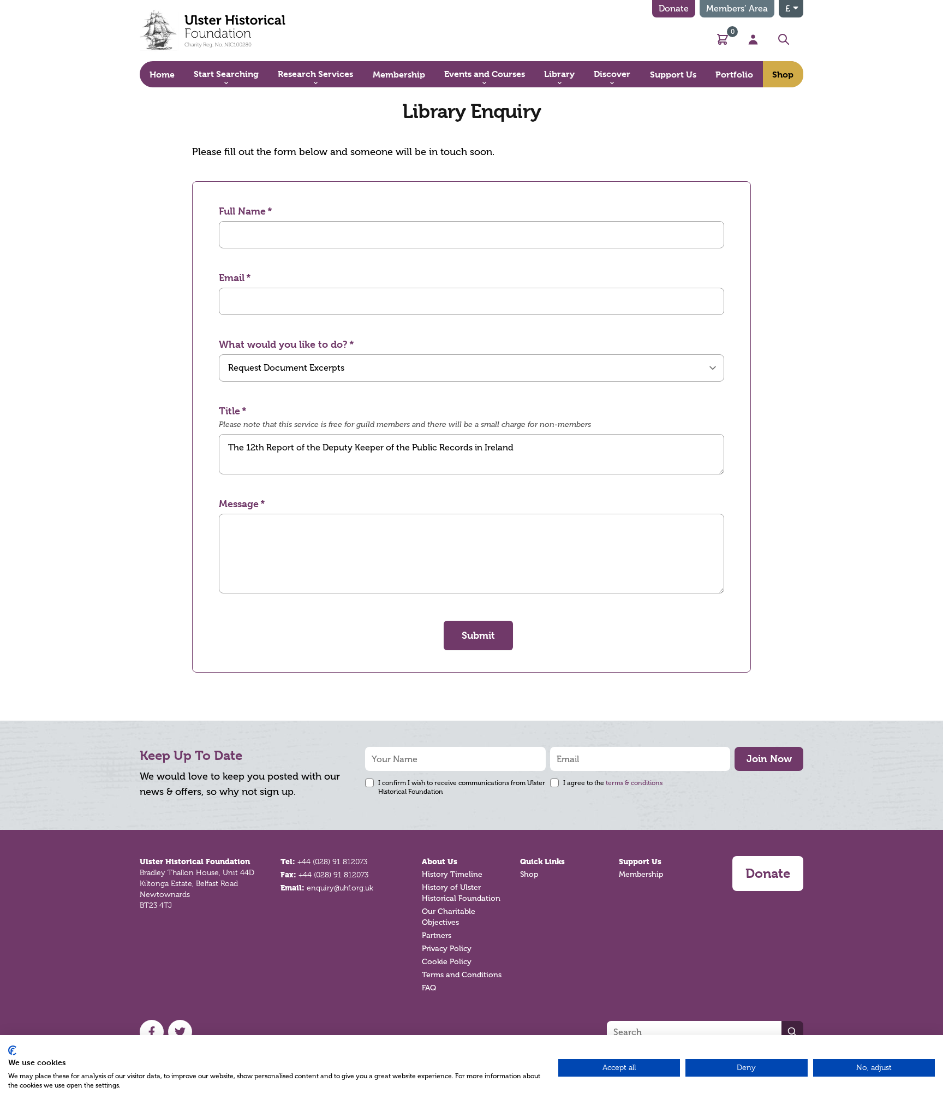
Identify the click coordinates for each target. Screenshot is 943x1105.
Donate (674, 8)
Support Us (640, 861)
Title (229, 411)
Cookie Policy (447, 961)
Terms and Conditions (462, 974)
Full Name (242, 211)
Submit (478, 635)
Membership (641, 874)
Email (231, 277)
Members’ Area (737, 8)
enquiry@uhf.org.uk (340, 887)
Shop (529, 874)
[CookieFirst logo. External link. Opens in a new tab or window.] (12, 1050)
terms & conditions (634, 783)
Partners (436, 935)
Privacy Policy (447, 948)
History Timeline (452, 874)
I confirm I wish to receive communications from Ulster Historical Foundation (461, 787)
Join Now (769, 758)
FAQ (429, 988)
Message (239, 503)
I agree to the (613, 783)
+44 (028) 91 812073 (332, 861)
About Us (439, 861)
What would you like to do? (283, 344)
